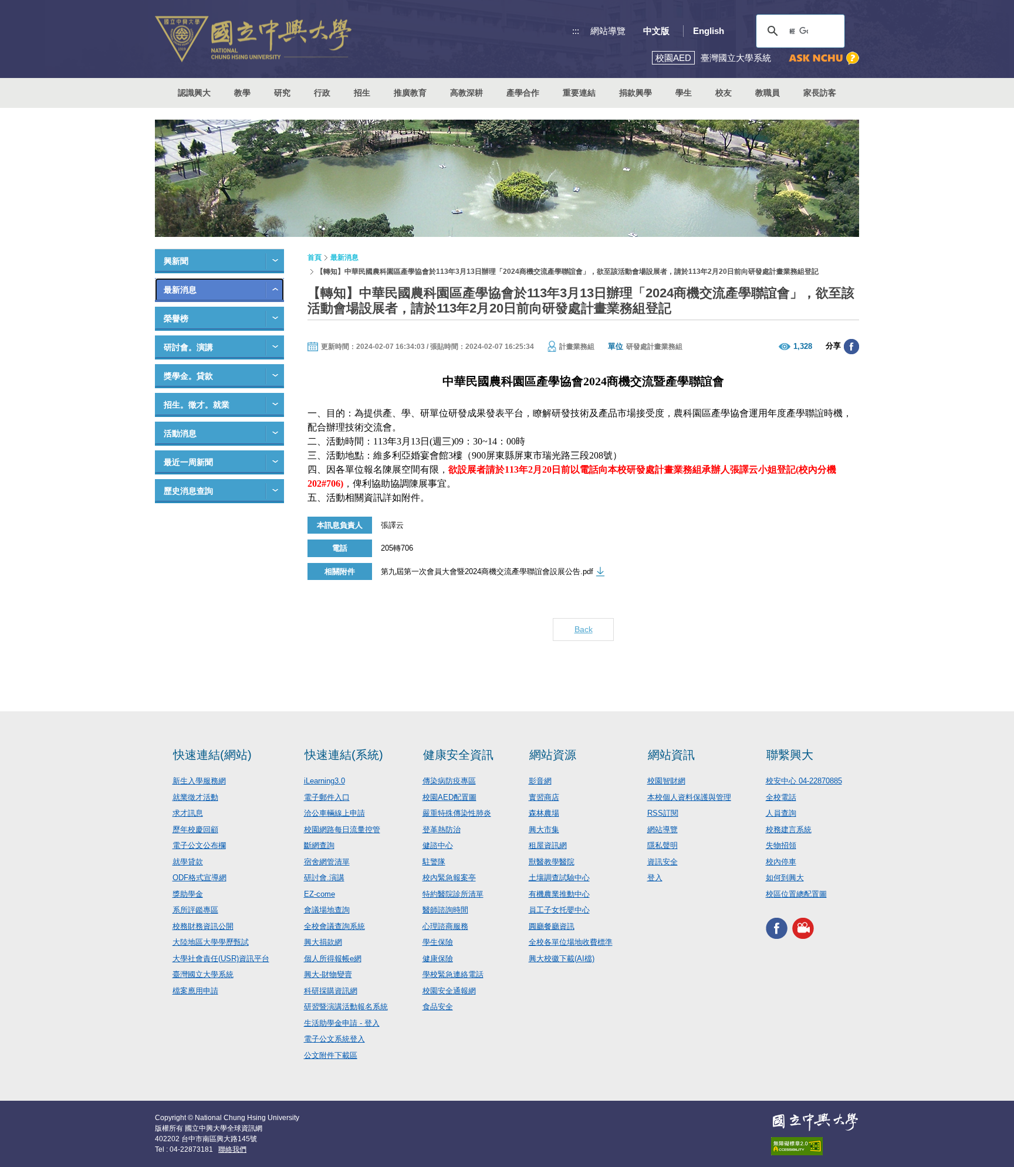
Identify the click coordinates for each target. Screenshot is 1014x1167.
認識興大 (194, 92)
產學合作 (522, 92)
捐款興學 (635, 92)
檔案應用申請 (195, 990)
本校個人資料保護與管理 (689, 797)
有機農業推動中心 (559, 894)
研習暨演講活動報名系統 (346, 1006)
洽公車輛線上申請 (334, 813)
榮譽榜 (176, 318)
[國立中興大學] (253, 39)
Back (583, 629)
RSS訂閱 (662, 813)
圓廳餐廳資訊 (551, 926)
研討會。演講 (188, 347)
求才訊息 (188, 813)
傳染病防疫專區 (449, 780)
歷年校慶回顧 (195, 829)
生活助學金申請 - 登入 (342, 1023)
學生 (683, 92)
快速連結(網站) (212, 754)
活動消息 (180, 433)
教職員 (767, 92)
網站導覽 (608, 31)
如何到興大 (785, 877)
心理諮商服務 (445, 926)
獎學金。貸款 (188, 376)
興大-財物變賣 (328, 974)
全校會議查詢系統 (334, 926)
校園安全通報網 (449, 990)
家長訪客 (819, 92)
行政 (322, 92)
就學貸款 (188, 861)
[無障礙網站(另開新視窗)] (815, 1146)
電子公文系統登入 (334, 1038)
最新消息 (180, 289)
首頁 (314, 257)
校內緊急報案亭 (449, 877)
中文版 (656, 31)
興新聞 (176, 261)
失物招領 (781, 845)
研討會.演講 (324, 877)
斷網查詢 (319, 845)
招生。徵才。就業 (196, 404)
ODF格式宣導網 (200, 877)
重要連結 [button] (579, 92)
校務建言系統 (789, 829)
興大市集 (544, 829)
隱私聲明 (662, 845)
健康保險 (437, 958)
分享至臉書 (851, 346)
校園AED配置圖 (449, 797)
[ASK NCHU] (824, 58)
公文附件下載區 (330, 1055)
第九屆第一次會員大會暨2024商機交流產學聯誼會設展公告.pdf (487, 571)
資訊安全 (662, 861)
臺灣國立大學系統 (203, 974)
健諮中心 (437, 845)
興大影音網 (803, 928)
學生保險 (437, 942)
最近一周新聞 (188, 462)
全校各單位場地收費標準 (571, 942)
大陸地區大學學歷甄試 (211, 942)
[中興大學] (815, 1121)
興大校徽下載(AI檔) (561, 958)
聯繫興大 (789, 754)
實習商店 (544, 797)
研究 (282, 92)
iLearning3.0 (324, 780)
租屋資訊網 (548, 845)
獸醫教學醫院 (551, 861)
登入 (655, 877)
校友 (723, 92)
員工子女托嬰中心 (559, 909)
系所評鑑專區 (195, 909)
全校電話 (781, 797)
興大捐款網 (323, 942)
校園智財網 (666, 780)
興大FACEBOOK (776, 928)
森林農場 (544, 813)
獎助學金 (188, 894)
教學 (242, 92)
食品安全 (437, 1006)
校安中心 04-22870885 (804, 780)
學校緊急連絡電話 (453, 974)
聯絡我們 (232, 1149)
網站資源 (552, 754)
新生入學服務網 (199, 780)
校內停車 (781, 861)
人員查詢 (781, 813)
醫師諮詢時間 (445, 909)
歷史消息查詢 (188, 491)
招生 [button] (362, 92)
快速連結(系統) (344, 754)
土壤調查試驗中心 (559, 877)
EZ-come (319, 894)
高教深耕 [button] (466, 92)
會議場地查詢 (327, 909)
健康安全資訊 (458, 754)
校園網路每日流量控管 (342, 829)
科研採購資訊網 (330, 990)
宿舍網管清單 (327, 861)
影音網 (540, 780)
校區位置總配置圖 (796, 894)
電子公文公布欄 (199, 845)
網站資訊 (671, 754)
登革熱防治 (441, 829)
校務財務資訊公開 (203, 926)
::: (575, 31)
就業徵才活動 (195, 797)
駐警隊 (433, 861)
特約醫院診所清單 (453, 894)
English (708, 31)
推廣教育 (410, 92)
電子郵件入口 (327, 797)
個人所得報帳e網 (332, 958)
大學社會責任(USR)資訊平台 (221, 958)
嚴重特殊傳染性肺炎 (456, 813)
